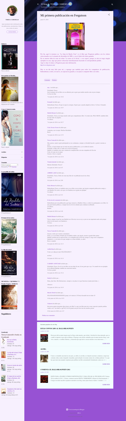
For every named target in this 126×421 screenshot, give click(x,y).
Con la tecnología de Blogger (76, 409)
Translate (14, 167)
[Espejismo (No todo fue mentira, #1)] (4, 391)
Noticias (54, 80)
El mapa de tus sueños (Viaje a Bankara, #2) (14, 377)
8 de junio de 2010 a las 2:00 (55, 180)
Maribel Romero (51, 113)
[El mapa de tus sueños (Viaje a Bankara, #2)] (4, 378)
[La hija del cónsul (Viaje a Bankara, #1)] (4, 354)
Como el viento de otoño (14, 365)
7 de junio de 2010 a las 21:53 (55, 135)
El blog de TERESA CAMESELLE (56, 4)
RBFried (79, 413)
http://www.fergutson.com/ (47, 65)
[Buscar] (112, 4)
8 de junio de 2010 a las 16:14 (55, 258)
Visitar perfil (12, 31)
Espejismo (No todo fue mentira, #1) (14, 390)
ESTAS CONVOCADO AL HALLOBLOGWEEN (57, 328)
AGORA (43, 349)
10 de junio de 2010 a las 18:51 (55, 298)
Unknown (50, 303)
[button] (109, 15)
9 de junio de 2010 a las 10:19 (55, 287)
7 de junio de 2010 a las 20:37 (55, 122)
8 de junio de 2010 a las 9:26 (55, 226)
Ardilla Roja (50, 249)
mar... (48, 87)
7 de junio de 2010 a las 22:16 (55, 157)
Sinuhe (49, 278)
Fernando (49, 102)
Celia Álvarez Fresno (53, 127)
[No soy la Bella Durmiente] (4, 342)
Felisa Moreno (51, 185)
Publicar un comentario (48, 315)
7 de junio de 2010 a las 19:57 (55, 108)
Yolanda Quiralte (51, 162)
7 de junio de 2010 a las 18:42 (55, 97)
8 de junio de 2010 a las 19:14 (55, 273)
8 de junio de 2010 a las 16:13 (55, 244)
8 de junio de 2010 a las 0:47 (55, 167)
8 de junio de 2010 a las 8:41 (55, 195)
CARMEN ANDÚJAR (53, 263)
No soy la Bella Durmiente (11, 341)
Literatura (47, 80)
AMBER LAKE (51, 173)
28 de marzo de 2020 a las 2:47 (55, 311)
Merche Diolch (51, 292)
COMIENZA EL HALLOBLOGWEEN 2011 (55, 369)
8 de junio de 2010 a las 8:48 (55, 211)
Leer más (106, 343)
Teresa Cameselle (52, 140)
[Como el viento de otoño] (4, 367)
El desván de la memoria (54, 200)
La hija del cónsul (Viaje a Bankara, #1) (14, 353)
